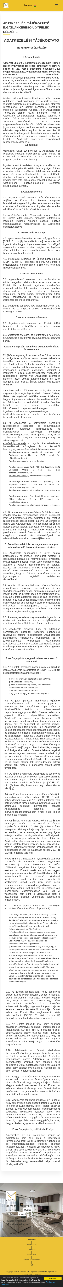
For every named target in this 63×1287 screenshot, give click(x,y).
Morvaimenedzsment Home (23, 1205)
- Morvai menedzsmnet (17, 1224)
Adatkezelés (31, 1245)
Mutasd (27, 1210)
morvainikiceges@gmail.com (19, 77)
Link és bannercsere (31, 1260)
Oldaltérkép (31, 1239)
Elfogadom (52, 1278)
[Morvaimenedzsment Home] (5, 5)
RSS (31, 1265)
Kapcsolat (31, 1250)
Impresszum (31, 1255)
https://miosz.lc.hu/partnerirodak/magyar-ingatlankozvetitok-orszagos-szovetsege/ (25, 410)
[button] (30, 5)
